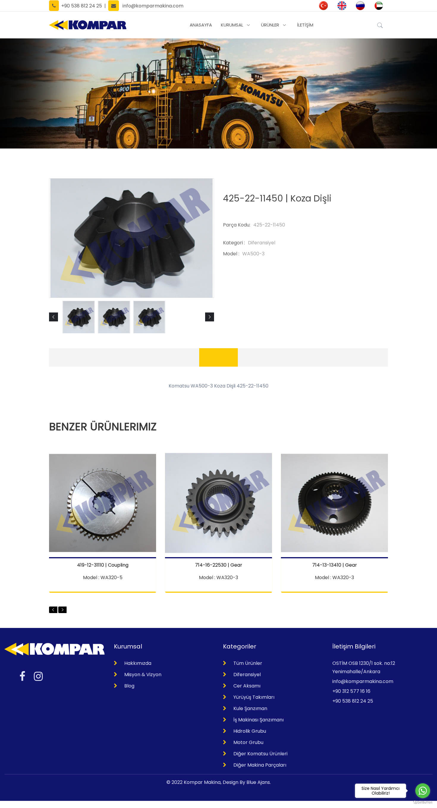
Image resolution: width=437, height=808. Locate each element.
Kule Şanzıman (250, 708)
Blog (129, 685)
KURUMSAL (232, 25)
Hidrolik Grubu (249, 731)
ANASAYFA (201, 25)
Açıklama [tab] (218, 357)
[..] (380, 24)
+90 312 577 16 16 (351, 691)
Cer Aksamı (246, 685)
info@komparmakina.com (152, 5)
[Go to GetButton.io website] (422, 802)
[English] (342, 5)
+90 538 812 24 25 (80, 5)
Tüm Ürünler (247, 663)
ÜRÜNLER (270, 25)
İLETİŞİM (305, 25)
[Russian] (360, 5)
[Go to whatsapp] (422, 790)
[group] (78, 317)
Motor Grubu (248, 742)
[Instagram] (38, 676)
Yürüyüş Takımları (253, 697)
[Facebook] (22, 676)
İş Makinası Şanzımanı (258, 719)
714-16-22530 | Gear (218, 565)
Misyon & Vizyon (142, 674)
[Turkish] (323, 5)
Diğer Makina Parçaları (259, 765)
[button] (53, 316)
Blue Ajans (258, 782)
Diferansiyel (247, 674)
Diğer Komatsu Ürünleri (260, 753)
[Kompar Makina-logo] (87, 25)
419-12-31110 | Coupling (102, 565)
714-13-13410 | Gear (334, 565)
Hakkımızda (137, 663)
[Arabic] (379, 5)
